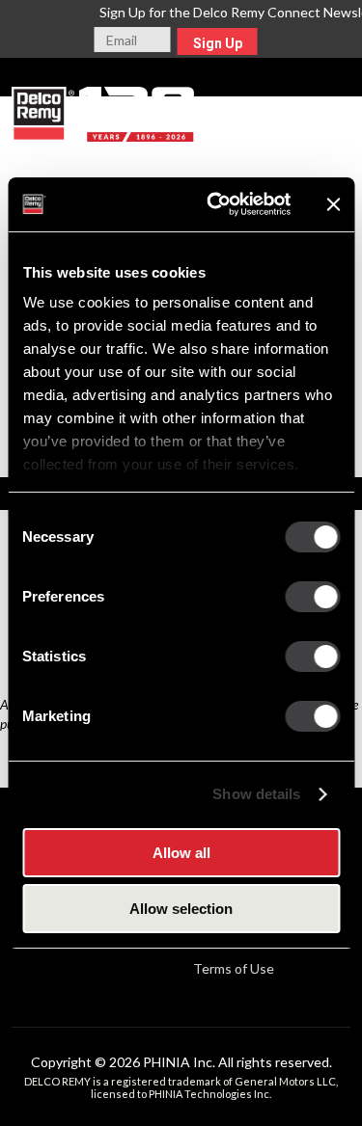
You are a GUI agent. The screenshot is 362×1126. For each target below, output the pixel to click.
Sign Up (217, 43)
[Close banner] (333, 204)
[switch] (312, 596)
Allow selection (181, 908)
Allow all (181, 852)
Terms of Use (233, 968)
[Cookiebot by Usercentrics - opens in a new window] (216, 204)
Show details (256, 794)
